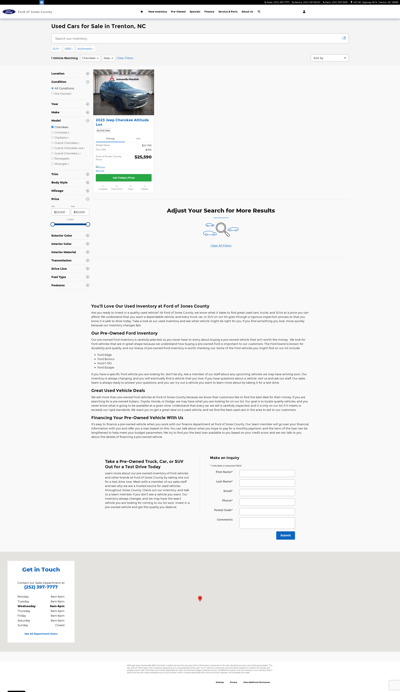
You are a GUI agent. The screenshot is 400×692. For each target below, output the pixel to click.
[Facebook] (41, 2)
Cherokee (88, 58)
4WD (69, 48)
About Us (247, 11)
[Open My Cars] (303, 11)
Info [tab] (138, 138)
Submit (285, 535)
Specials (195, 11)
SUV (56, 48)
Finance (209, 11)
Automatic (85, 48)
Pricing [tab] (110, 138)
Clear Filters (125, 58)
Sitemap (220, 682)
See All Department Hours (41, 633)
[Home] (9, 12)
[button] (124, 130)
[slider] (52, 224)
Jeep (106, 58)
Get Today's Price (124, 177)
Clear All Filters (220, 245)
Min (53, 206)
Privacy (233, 682)
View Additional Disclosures (256, 682)
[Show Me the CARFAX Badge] (102, 169)
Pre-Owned (178, 11)
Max (73, 206)
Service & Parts (228, 11)
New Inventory (157, 11)
